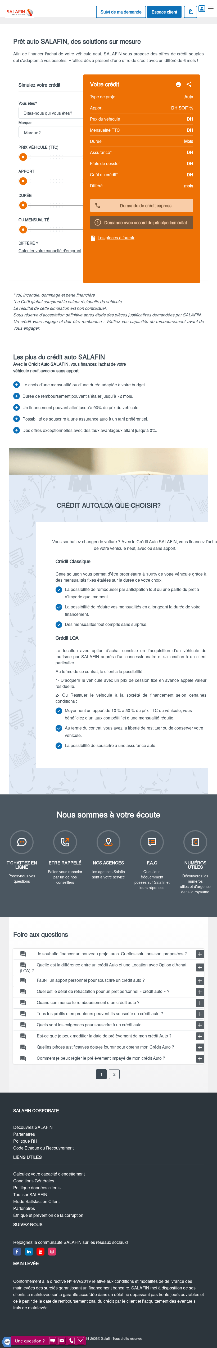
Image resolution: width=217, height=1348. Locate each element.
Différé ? (28, 243)
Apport (26, 171)
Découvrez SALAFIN (33, 1127)
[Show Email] (61, 1341)
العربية (190, 10)
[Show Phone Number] (71, 1341)
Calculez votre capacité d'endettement (49, 1174)
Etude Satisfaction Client (36, 1201)
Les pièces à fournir (112, 238)
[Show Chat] (52, 1341)
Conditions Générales (33, 1180)
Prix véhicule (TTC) (38, 147)
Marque (25, 122)
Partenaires (24, 1134)
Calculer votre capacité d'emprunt (50, 250)
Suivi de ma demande (121, 12)
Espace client (164, 12)
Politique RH (25, 1141)
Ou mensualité (34, 219)
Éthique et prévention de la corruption (48, 1215)
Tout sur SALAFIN (30, 1194)
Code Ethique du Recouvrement (43, 1148)
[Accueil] (15, 12)
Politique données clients (37, 1187)
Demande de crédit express (132, 205)
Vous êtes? (28, 103)
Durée (25, 195)
